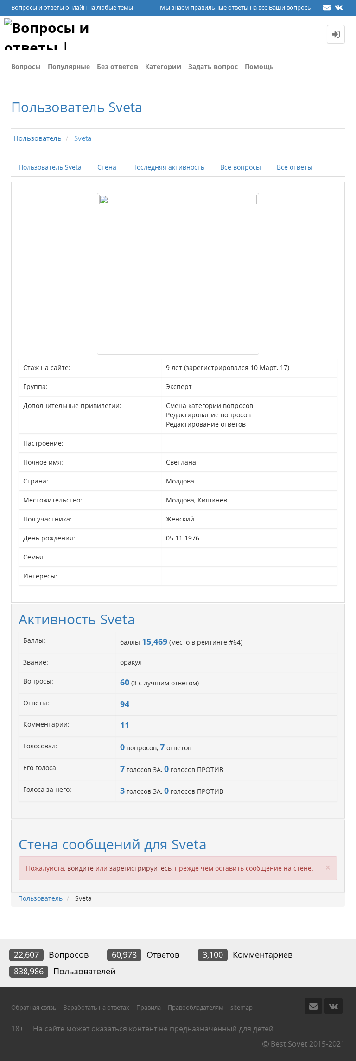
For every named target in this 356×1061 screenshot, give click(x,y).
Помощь (259, 66)
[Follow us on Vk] (339, 7)
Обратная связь (34, 1007)
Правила (148, 1007)
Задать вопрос (213, 66)
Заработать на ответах (96, 1007)
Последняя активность (168, 167)
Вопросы (26, 66)
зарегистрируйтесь (140, 868)
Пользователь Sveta (50, 167)
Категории (163, 66)
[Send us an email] (327, 7)
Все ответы (294, 167)
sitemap (241, 1007)
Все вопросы (240, 167)
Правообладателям (195, 1007)
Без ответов (117, 66)
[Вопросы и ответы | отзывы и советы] (50, 34)
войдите (80, 868)
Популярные (69, 66)
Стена (106, 167)
